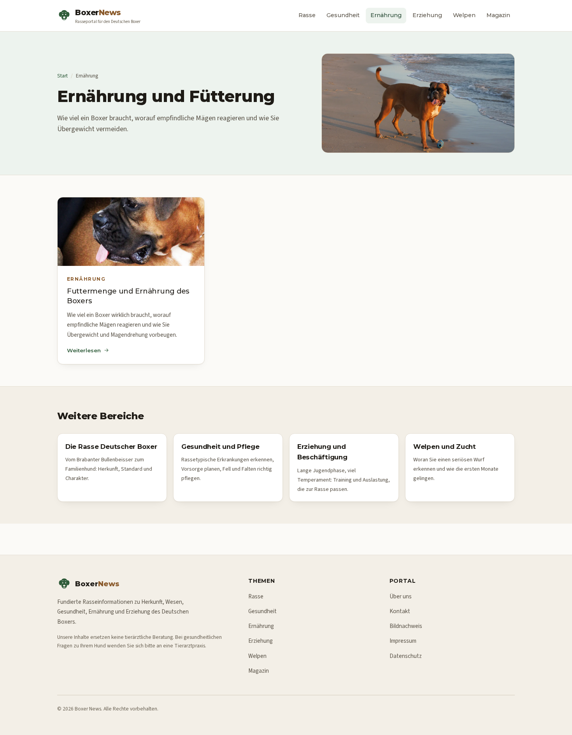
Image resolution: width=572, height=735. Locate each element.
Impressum (403, 641)
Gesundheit (343, 15)
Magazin (498, 15)
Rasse (307, 15)
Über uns (401, 596)
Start (62, 75)
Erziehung (427, 15)
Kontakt (400, 611)
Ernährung (386, 15)
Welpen (464, 15)
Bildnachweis (406, 626)
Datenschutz (406, 656)
